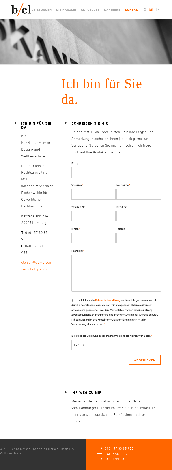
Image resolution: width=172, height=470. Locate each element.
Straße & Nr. (78, 206)
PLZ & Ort (121, 206)
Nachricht (77, 250)
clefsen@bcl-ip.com (36, 262)
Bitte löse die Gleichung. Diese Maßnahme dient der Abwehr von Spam (111, 335)
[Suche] (145, 9)
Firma (74, 163)
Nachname (123, 184)
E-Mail (75, 228)
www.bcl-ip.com (34, 269)
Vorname (77, 184)
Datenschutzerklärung (107, 300)
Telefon (120, 228)
